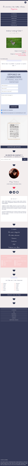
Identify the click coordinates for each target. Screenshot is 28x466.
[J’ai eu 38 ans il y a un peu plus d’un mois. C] (14, 329)
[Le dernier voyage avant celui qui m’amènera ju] (14, 435)
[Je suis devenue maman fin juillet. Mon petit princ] (14, 450)
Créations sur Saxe (14, 247)
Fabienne (4, 283)
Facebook (17, 53)
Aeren (17, 287)
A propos (14, 13)
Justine (4, 286)
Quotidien (14, 16)
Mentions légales (14, 319)
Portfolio (14, 25)
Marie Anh (18, 283)
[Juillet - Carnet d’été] (14, 390)
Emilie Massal (18, 264)
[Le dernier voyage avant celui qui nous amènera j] (14, 344)
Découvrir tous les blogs (14, 294)
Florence (4, 263)
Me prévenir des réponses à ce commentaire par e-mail (14, 112)
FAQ (14, 244)
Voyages (14, 20)
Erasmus (14, 238)
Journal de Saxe (18, 263)
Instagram (17, 192)
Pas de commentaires (22, 55)
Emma (4, 287)
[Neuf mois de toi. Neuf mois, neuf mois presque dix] (14, 375)
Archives (14, 241)
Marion (17, 288)
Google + (24, 53)
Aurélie (17, 286)
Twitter (20, 53)
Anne (17, 262)
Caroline (17, 290)
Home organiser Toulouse (7, 260)
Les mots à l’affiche (14, 232)
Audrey (4, 290)
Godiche (4, 264)
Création (14, 18)
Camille (4, 288)
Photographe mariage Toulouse (21, 260)
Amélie (4, 262)
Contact (14, 22)
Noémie (4, 284)
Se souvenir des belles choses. (14, 7)
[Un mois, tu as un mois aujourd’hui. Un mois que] (14, 359)
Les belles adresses (14, 235)
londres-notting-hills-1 (14, 30)
